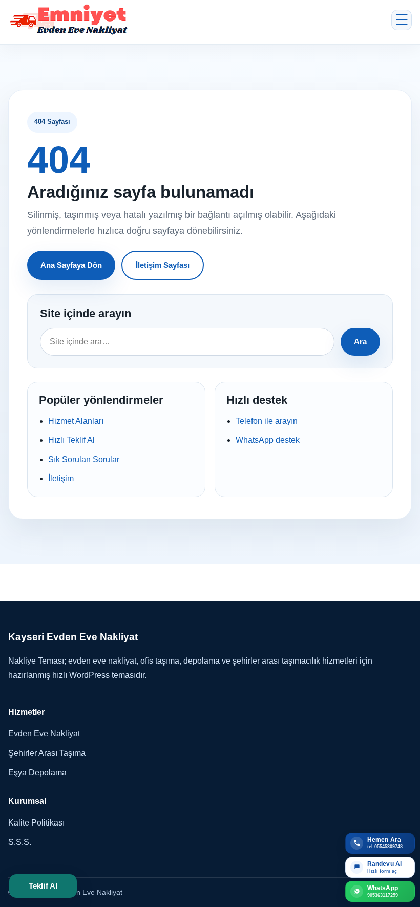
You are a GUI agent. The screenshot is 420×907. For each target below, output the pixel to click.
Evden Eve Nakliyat (44, 733)
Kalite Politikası (36, 822)
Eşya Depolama (37, 772)
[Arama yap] (187, 342)
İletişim (61, 478)
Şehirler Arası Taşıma (47, 753)
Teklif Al (43, 885)
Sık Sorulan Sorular (83, 459)
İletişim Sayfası (163, 265)
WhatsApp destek (268, 440)
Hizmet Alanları (75, 421)
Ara (360, 341)
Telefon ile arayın (267, 421)
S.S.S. (19, 842)
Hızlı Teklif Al (71, 440)
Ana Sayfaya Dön (71, 265)
